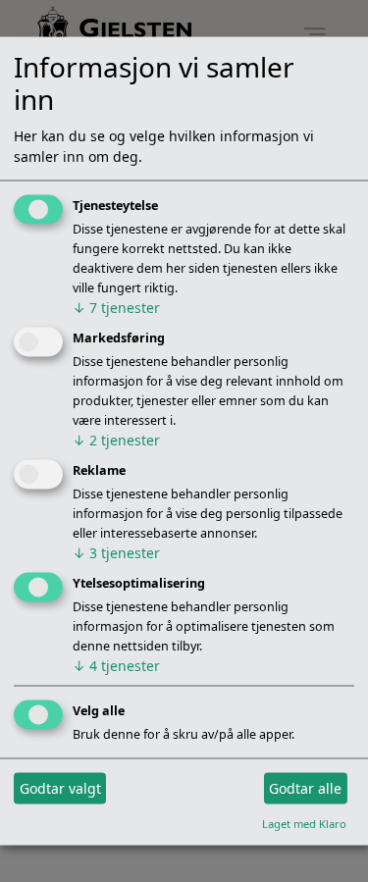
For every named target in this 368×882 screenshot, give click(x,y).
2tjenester (116, 440)
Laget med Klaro (304, 822)
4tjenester (116, 664)
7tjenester (116, 307)
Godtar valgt (60, 788)
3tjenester (116, 553)
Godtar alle (305, 788)
